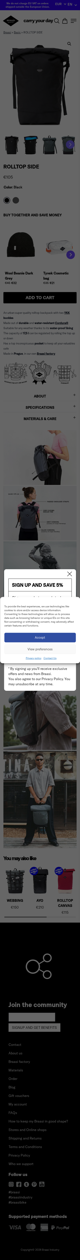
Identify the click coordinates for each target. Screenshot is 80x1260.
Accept (40, 637)
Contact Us (50, 657)
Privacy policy (33, 657)
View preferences (40, 649)
